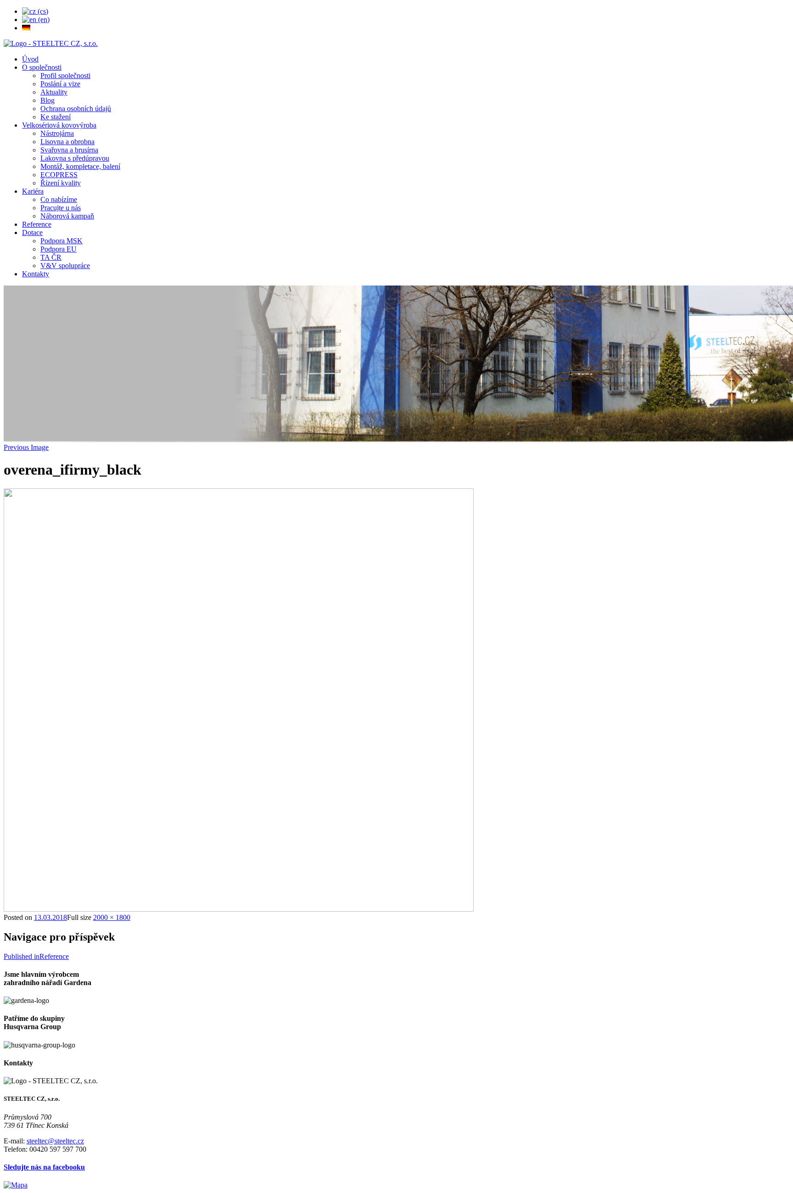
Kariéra (33, 191)
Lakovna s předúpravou (74, 158)
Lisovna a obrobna (67, 142)
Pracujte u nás (60, 208)
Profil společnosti (65, 75)
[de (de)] (26, 28)
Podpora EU (58, 249)
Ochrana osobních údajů (75, 108)
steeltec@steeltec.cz (55, 1141)
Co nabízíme (58, 199)
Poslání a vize (60, 84)
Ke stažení (55, 117)
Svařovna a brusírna (69, 150)
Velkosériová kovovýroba (59, 125)
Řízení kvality (60, 183)
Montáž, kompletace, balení (80, 166)
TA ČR (50, 257)
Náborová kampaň (67, 216)
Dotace (32, 232)
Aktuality (53, 92)
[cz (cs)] (35, 11)
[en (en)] (36, 19)
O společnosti (41, 67)
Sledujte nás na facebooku (44, 1167)
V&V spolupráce (65, 265)
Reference (36, 224)
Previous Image (26, 447)
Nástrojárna (57, 133)
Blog (47, 100)
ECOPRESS (59, 175)
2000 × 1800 (111, 917)
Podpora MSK (61, 241)
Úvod (30, 59)
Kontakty (35, 274)
